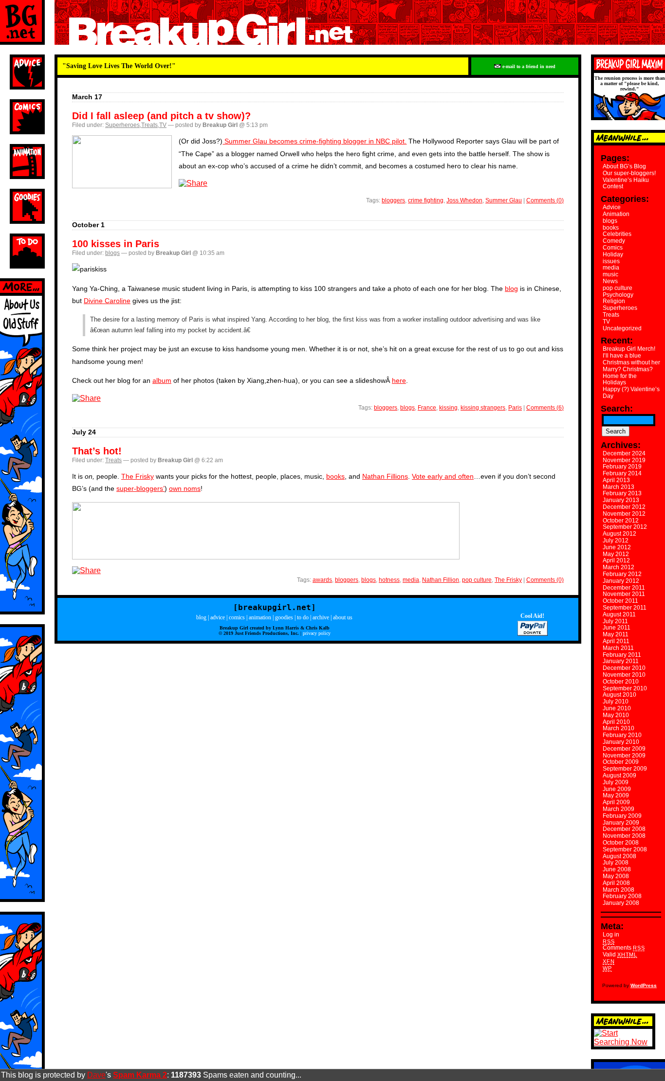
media (411, 580)
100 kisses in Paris (115, 243)
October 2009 (621, 761)
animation (260, 617)
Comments (624, 947)
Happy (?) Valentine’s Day (631, 392)
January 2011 (621, 661)
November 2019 (624, 460)
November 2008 (624, 835)
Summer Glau (503, 200)
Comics (613, 247)
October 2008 (621, 842)
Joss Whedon (464, 200)
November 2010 (624, 674)
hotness (389, 580)
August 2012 (619, 533)
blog (511, 288)
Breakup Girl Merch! (629, 348)
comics (237, 617)
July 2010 (615, 701)
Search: (617, 409)
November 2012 (624, 513)
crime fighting (425, 200)
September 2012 (625, 526)
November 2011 (624, 594)
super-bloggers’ (140, 488)
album (161, 380)
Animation (616, 214)
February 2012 (622, 574)
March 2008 (618, 889)
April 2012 (616, 560)
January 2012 (621, 580)
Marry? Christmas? (628, 369)
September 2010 (625, 688)
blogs (112, 253)
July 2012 (615, 540)
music (610, 274)
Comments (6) (545, 407)
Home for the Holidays (620, 379)
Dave (96, 1075)
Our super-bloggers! (629, 173)
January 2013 (621, 500)
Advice (612, 207)
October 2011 (620, 600)
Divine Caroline (107, 301)
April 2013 (616, 480)
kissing (448, 407)
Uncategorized (622, 328)
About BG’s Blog (624, 166)
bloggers (393, 200)
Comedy (614, 240)
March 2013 (618, 487)
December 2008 (624, 829)
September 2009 (625, 768)
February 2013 (622, 493)
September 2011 (625, 607)
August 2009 (619, 775)
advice (217, 617)
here (399, 380)
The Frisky (137, 476)
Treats (149, 125)
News (610, 281)
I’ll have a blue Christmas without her (631, 359)
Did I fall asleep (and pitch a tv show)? (161, 115)
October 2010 (621, 681)
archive (321, 617)
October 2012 (621, 520)
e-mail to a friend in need (528, 66)
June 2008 (617, 869)
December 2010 (624, 668)
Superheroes (122, 125)
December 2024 (624, 453)
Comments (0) (545, 200)
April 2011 (616, 641)
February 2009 (622, 815)
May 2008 (616, 876)
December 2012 (624, 507)
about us (342, 617)
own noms (185, 488)
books (335, 476)
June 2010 (617, 708)
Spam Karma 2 (140, 1075)
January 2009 (621, 822)
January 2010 (621, 742)
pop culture (477, 580)
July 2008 (615, 862)
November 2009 (624, 755)
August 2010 (619, 694)
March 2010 (618, 728)
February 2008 (622, 896)
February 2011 (622, 654)
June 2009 (617, 789)
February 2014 (622, 473)
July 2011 (615, 621)
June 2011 (616, 627)
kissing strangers (483, 407)
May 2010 (616, 715)
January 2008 (621, 903)
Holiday (613, 254)
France (427, 407)
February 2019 (622, 466)
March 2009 (618, 809)
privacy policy (317, 633)
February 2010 (622, 735)
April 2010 (616, 722)
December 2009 (624, 748)
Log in (611, 934)
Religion (614, 301)
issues (611, 261)
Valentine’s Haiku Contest (626, 183)
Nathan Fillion (440, 580)
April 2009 (616, 802)
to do (303, 617)
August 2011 (619, 614)
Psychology (618, 294)
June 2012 (617, 547)
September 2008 (625, 849)
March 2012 (618, 567)
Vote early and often (443, 476)
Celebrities (617, 234)
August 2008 (619, 856)
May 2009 (616, 795)
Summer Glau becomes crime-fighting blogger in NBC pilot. (314, 141)
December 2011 (624, 587)
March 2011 (618, 648)
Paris (515, 407)
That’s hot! (97, 451)
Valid (620, 954)
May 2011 (615, 634)
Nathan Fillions (385, 476)
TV (162, 125)
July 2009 (615, 782)
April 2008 (616, 883)
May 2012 (616, 554)
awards (322, 580)
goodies (284, 617)
